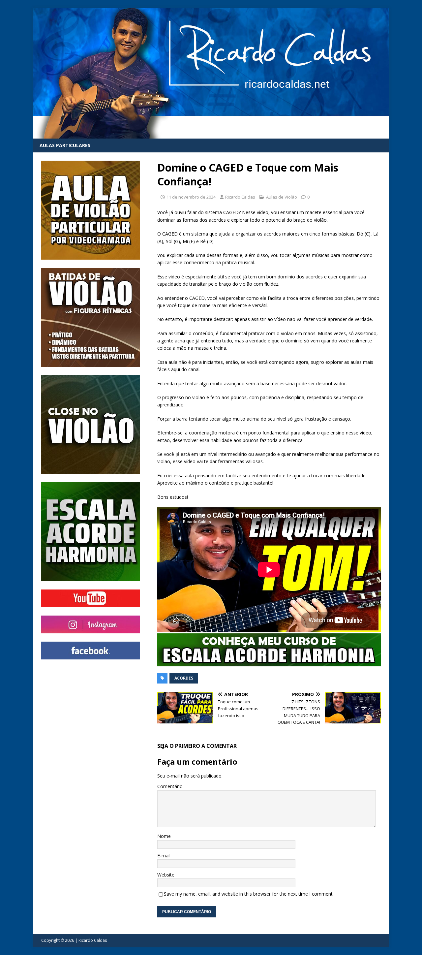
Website (165, 875)
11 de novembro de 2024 (191, 197)
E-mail (163, 855)
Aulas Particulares (65, 145)
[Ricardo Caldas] (211, 135)
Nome (164, 836)
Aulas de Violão (281, 197)
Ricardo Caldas (240, 197)
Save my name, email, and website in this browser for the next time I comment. (249, 894)
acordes (183, 678)
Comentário (170, 786)
